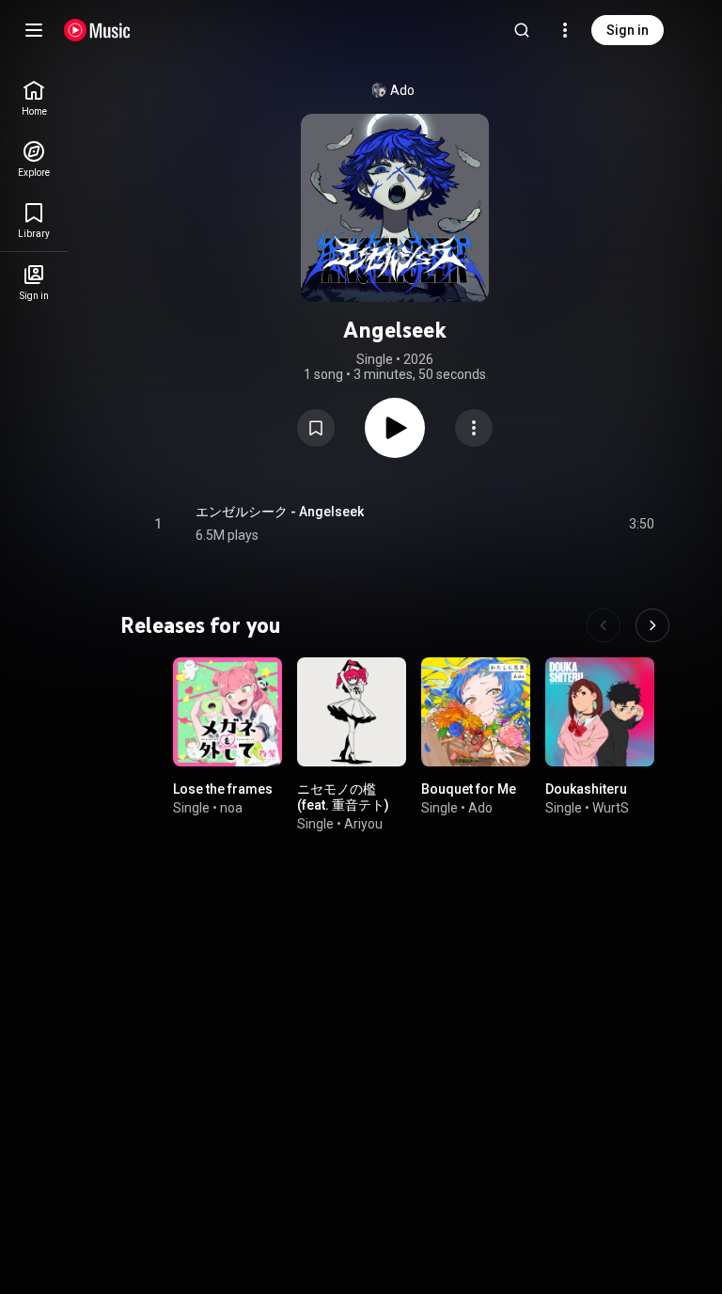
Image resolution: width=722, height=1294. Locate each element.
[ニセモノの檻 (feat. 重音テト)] (351, 711)
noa (231, 807)
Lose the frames (223, 789)
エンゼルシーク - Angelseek (280, 511)
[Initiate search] (522, 30)
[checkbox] (641, 524)
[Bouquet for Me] (475, 711)
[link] (34, 98)
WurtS (610, 807)
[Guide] (34, 30)
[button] (316, 428)
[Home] (97, 30)
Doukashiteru (586, 789)
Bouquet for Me (468, 789)
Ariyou (363, 823)
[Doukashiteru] (599, 711)
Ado (402, 90)
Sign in (627, 30)
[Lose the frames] (227, 711)
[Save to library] (316, 428)
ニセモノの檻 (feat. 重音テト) (343, 797)
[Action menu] (474, 428)
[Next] (652, 625)
